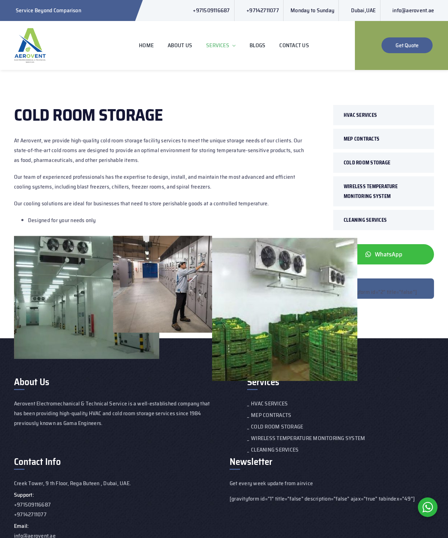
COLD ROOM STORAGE (367, 163)
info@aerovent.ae (413, 10)
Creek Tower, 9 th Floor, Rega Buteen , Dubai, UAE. (72, 483)
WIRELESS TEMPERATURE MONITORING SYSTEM (371, 191)
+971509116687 (211, 10)
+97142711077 (262, 10)
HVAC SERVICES (360, 115)
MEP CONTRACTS (361, 139)
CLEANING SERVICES (365, 220)
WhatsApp (388, 254)
